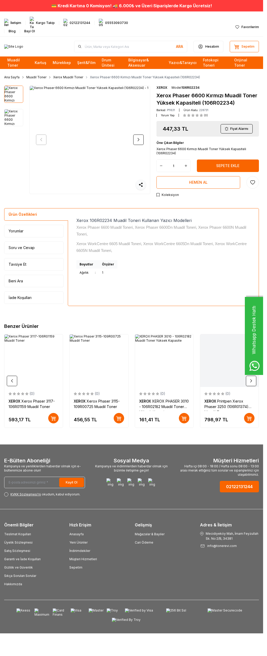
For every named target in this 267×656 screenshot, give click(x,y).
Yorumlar (16, 231)
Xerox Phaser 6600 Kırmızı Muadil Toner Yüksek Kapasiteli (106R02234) (145, 77)
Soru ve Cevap (22, 247)
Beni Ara (16, 281)
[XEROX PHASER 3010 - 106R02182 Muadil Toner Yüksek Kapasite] (164, 360)
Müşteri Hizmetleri (83, 559)
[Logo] (13, 46)
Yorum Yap (167, 115)
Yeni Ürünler (78, 542)
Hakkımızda (13, 584)
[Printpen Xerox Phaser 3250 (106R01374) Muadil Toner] (229, 360)
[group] (90, 140)
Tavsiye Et (17, 264)
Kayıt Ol (71, 482)
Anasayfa (76, 534)
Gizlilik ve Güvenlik (18, 567)
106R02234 (190, 88)
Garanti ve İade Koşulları (22, 559)
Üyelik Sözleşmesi (18, 542)
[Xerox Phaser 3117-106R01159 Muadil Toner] (33, 360)
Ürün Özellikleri (23, 214)
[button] (41, 140)
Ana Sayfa (12, 77)
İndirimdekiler (79, 551)
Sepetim (75, 567)
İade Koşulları (20, 297)
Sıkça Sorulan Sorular (20, 576)
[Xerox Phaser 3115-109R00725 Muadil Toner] (99, 360)
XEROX (161, 88)
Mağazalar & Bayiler (150, 534)
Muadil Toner (36, 77)
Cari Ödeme (144, 542)
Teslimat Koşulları (17, 534)
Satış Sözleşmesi (17, 551)
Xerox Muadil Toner (68, 77)
